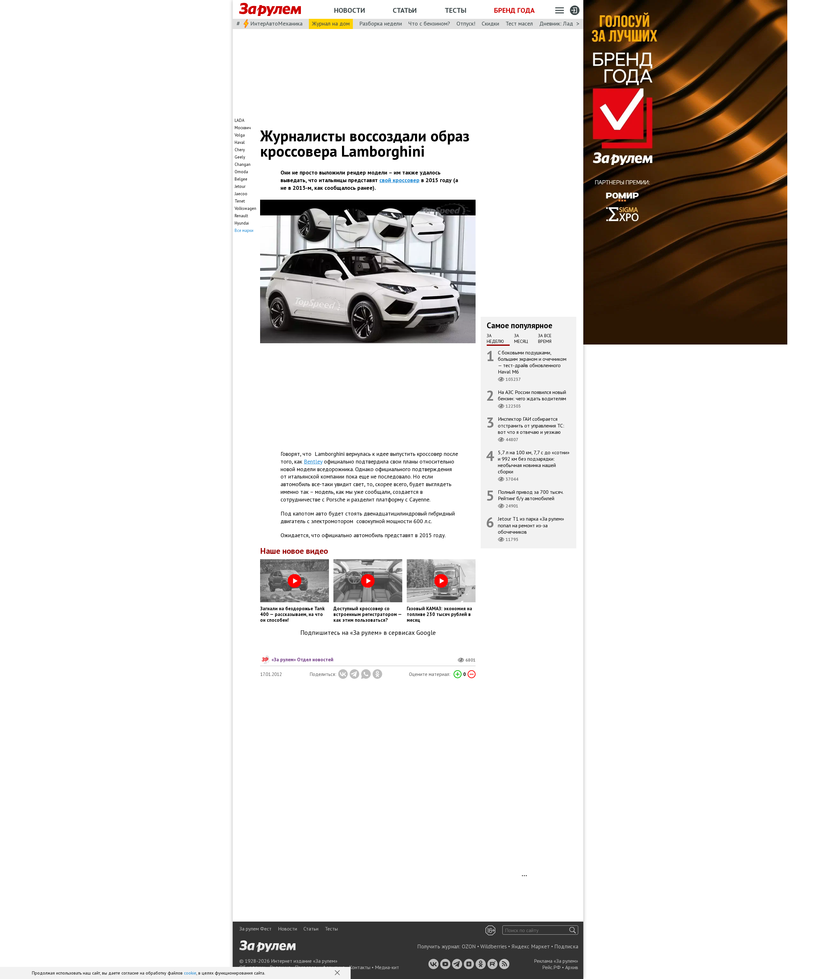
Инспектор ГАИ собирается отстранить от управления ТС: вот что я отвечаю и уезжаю (531, 425)
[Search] (572, 930)
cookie (190, 973)
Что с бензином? (429, 23)
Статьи (405, 10)
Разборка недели (380, 23)
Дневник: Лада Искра (566, 23)
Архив (571, 967)
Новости (349, 10)
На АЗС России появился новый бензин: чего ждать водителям (532, 395)
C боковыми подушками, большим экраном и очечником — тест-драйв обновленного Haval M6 (532, 362)
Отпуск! (465, 23)
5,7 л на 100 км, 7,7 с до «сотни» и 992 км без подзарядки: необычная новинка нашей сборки (534, 462)
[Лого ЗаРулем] (270, 9)
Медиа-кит (387, 967)
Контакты (359, 967)
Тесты (455, 10)
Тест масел (519, 23)
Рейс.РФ (551, 967)
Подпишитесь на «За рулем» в (368, 633)
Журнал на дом (331, 23)
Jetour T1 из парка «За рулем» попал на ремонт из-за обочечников (531, 525)
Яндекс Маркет (530, 946)
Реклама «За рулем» (556, 961)
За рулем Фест (255, 928)
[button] (338, 973)
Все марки (244, 230)
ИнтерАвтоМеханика (276, 23)
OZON (469, 946)
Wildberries (493, 946)
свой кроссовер (399, 180)
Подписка (566, 946)
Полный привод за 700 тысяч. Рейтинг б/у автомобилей (531, 495)
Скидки (490, 23)
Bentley (313, 461)
